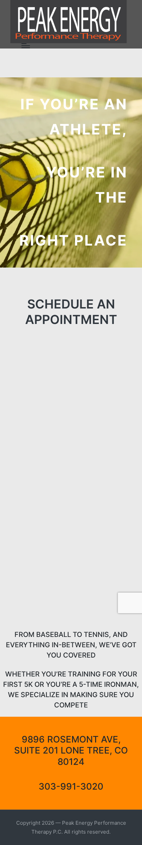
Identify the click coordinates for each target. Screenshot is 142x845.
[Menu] (25, 45)
